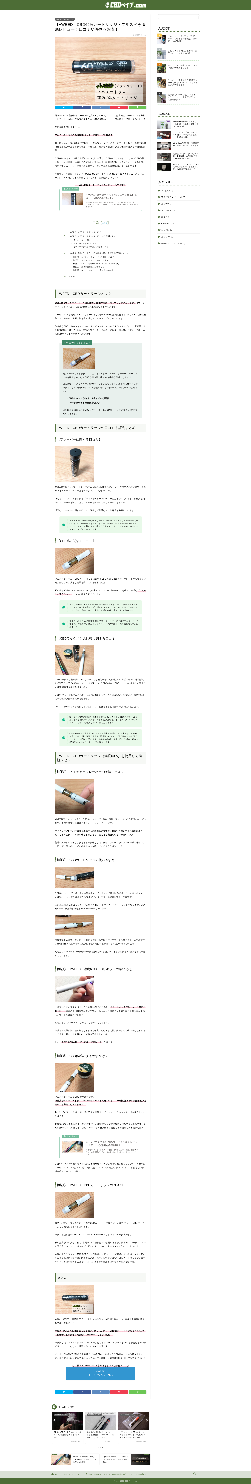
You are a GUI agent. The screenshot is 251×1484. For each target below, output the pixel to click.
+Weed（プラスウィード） (65, 19)
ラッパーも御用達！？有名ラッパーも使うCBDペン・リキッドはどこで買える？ (183, 82)
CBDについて (167, 190)
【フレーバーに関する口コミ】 (87, 240)
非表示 (104, 223)
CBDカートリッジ (169, 210)
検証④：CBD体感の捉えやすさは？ (89, 267)
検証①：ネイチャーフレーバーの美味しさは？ (93, 257)
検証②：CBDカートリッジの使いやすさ (91, 260)
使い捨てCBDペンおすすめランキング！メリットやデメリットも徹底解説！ (183, 97)
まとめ (72, 276)
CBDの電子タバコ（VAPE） (174, 197)
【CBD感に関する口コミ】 (85, 243)
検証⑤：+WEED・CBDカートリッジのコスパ (93, 270)
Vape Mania (166, 230)
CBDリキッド (167, 204)
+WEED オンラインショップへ (100, 1373)
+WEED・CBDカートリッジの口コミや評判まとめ (92, 236)
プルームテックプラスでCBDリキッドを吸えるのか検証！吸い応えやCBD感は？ (183, 38)
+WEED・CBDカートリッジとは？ (85, 232)
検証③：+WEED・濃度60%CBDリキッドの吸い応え (96, 263)
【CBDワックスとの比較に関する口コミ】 (91, 247)
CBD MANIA (167, 237)
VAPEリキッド (168, 223)
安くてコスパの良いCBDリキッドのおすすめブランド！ (183, 66)
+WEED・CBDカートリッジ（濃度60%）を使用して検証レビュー (100, 253)
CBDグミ (165, 217)
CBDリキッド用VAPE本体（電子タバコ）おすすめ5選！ (182, 52)
